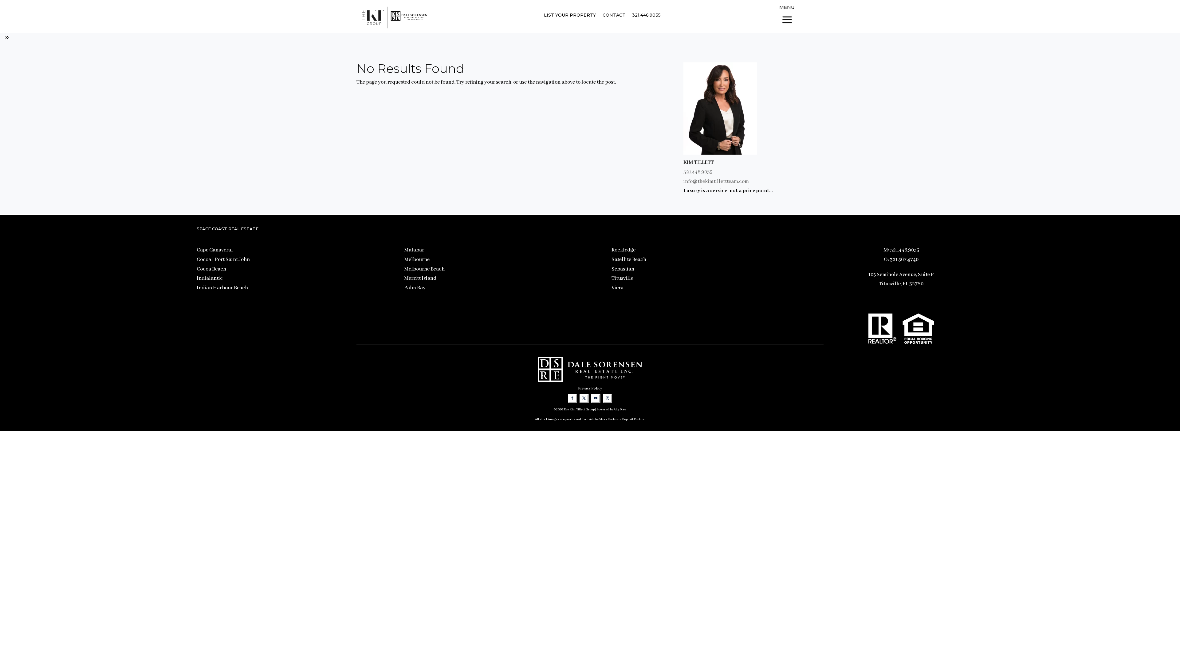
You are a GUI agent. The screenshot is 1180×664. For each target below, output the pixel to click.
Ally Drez (620, 410)
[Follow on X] (584, 398)
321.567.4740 (904, 259)
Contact (614, 15)
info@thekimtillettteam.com (716, 181)
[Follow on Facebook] (572, 398)
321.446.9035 (646, 15)
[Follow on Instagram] (607, 398)
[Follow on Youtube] (595, 398)
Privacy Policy (590, 388)
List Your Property (570, 15)
